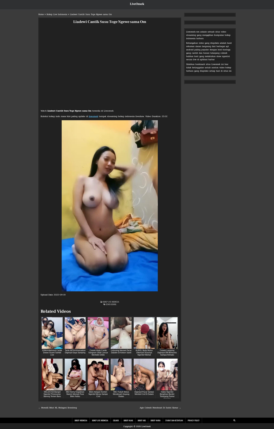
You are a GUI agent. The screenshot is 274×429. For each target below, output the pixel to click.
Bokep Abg (142, 420)
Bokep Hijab (128, 420)
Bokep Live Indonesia (57, 14)
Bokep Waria (155, 420)
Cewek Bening (111, 304)
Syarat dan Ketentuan (174, 420)
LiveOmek (137, 4)
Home (41, 14)
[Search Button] (234, 420)
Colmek (116, 420)
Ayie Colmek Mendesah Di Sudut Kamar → (160, 407)
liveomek (93, 116)
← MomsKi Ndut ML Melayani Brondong (57, 407)
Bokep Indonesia (81, 420)
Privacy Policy (193, 420)
